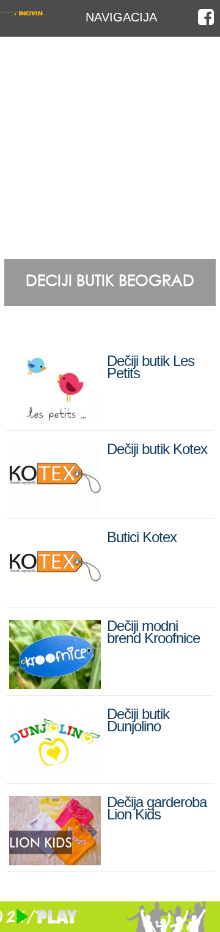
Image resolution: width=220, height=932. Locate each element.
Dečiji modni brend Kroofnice (153, 631)
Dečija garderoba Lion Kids (157, 808)
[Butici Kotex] (55, 595)
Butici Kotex (142, 537)
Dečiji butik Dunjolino (138, 720)
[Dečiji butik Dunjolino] (55, 772)
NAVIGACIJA (121, 16)
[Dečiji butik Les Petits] (55, 419)
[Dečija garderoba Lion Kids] (55, 860)
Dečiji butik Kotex (157, 449)
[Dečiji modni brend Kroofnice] (55, 684)
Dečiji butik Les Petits (150, 366)
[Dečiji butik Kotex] (55, 507)
